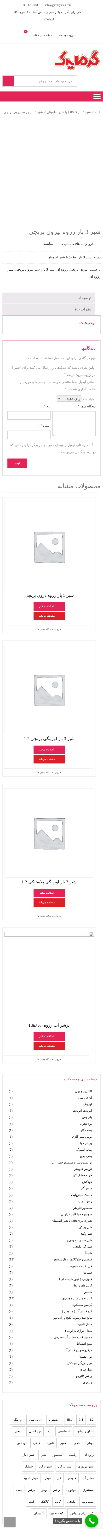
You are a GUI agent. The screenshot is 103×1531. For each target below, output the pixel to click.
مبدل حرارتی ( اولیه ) (78, 1331)
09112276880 (31, 5)
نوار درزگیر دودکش (79, 1363)
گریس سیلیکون (82, 1305)
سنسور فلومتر (82, 1208)
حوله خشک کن (82, 1175)
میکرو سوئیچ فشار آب (78, 1350)
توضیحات (84, 298)
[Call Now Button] (91, 1520)
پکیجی (71, 1501)
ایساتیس (64, 1431)
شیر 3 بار (48, 269)
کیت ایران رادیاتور (82, 1513)
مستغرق (88, 1490)
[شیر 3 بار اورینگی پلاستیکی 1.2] (49, 833)
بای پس (87, 1117)
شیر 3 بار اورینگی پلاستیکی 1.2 (49, 882)
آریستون (54, 1419)
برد (49, 1431)
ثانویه (50, 1443)
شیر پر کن (85, 1227)
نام (47, 406)
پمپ (19, 1490)
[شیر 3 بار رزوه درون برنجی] (49, 546)
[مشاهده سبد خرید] (30, 35)
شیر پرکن (45, 1466)
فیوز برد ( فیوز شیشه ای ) (75, 1279)
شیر (43, 1454)
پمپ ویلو (88, 1501)
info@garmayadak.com (58, 5)
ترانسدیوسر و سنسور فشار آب (72, 1162)
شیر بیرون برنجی (27, 269)
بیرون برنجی (78, 269)
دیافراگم (86, 1188)
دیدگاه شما (87, 406)
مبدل (47, 1478)
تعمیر (63, 1443)
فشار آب (88, 1478)
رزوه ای (62, 269)
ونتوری (87, 1382)
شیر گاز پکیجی (82, 1246)
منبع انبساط (84, 1343)
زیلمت (73, 1454)
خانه (98, 112)
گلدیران (39, 1513)
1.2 (92, 1419)
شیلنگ (88, 1253)
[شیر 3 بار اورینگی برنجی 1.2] (49, 689)
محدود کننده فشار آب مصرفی (73, 1337)
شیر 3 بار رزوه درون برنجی (49, 595)
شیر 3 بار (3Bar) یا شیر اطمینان (69, 112)
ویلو (44, 1490)
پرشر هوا (86, 1143)
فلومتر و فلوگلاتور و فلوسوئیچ (73, 1259)
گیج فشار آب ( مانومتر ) (77, 1311)
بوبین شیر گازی (82, 1136)
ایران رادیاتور (85, 1431)
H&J (70, 1419)
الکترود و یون (83, 1091)
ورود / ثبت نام (66, 35)
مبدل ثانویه (85, 1324)
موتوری (71, 1490)
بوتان (90, 1443)
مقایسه (48, 243)
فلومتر (72, 1478)
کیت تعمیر (56, 1513)
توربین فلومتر (83, 1169)
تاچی (77, 1443)
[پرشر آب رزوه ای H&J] (49, 976)
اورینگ (87, 1104)
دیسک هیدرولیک (81, 1195)
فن (59, 1478)
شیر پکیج (86, 1233)
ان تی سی (85, 1097)
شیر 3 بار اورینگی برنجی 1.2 (49, 738)
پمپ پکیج (86, 1156)
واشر (56, 1490)
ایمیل (45, 425)
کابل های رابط (83, 1285)
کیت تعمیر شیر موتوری (77, 1298)
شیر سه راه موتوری (79, 1240)
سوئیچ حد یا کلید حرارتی (76, 1214)
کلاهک (45, 1501)
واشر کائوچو (84, 1376)
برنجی (18, 1431)
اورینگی (17, 1419)
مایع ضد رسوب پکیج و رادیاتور (72, 1317)
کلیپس (88, 1292)
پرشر (31, 1490)
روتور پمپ (85, 1201)
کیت (31, 1501)
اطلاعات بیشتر (46, 606)
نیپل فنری (86, 1369)
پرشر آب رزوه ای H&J (49, 1025)
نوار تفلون (85, 1356)
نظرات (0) (83, 309)
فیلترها (87, 1272)
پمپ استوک (84, 1149)
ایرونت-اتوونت (82, 1110)
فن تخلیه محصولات (80, 1266)
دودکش (87, 1182)
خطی (36, 1443)
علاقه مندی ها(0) (43, 35)
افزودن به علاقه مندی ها (49, 629)
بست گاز (86, 1130)
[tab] (48, 298)
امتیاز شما (88, 399)
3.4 (81, 1419)
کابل (58, 1501)
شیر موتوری (86, 1466)
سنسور (57, 1454)
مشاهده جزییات (47, 616)
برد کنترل (86, 1124)
